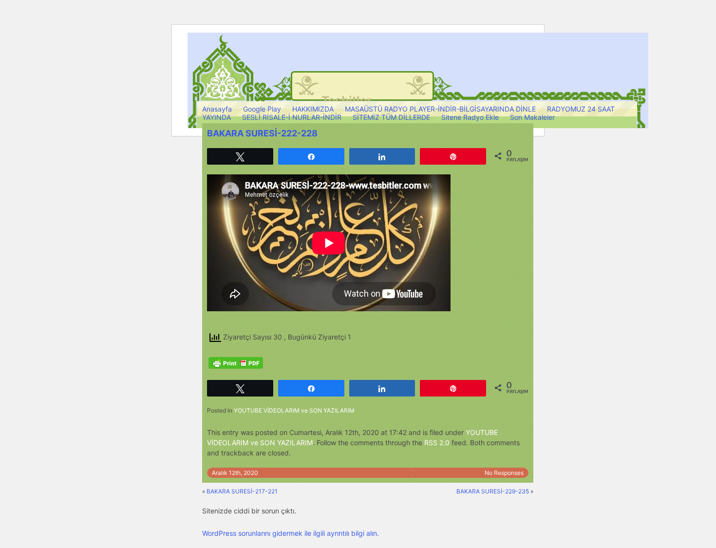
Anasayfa (217, 109)
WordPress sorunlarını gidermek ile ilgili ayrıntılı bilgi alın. (290, 533)
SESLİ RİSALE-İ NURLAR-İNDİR (291, 117)
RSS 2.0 (437, 442)
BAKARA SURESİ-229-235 (492, 491)
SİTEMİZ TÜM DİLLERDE (391, 117)
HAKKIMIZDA (313, 109)
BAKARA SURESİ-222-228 (262, 133)
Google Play (262, 109)
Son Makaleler (532, 117)
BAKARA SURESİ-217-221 (242, 491)
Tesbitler (346, 101)
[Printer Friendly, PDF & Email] (235, 363)
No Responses (504, 472)
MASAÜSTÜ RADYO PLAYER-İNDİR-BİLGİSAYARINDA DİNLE (440, 109)
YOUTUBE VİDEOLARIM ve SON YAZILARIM (294, 410)
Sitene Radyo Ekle (470, 117)
